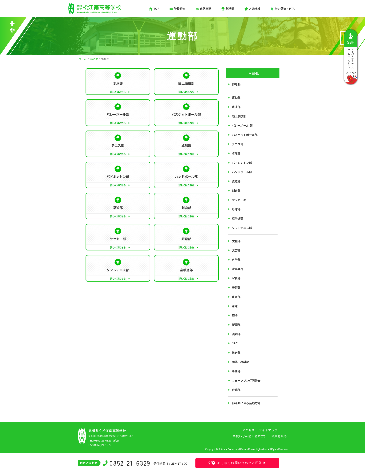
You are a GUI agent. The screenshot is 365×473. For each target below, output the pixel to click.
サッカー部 (239, 199)
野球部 (236, 209)
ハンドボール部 (242, 172)
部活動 (94, 58)
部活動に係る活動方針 (246, 403)
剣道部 (236, 190)
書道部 (236, 296)
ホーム (82, 58)
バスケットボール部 (245, 134)
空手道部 (237, 218)
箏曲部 (236, 371)
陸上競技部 (239, 116)
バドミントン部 (242, 162)
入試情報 (254, 8)
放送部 (236, 352)
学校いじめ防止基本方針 (250, 436)
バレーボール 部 (242, 125)
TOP (156, 8)
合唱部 (236, 389)
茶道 (235, 306)
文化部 (236, 241)
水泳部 (236, 107)
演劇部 (236, 334)
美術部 (236, 287)
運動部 (236, 97)
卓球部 (236, 153)
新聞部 (236, 324)
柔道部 (236, 181)
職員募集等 (279, 436)
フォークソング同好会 (246, 380)
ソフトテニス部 (242, 227)
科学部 (236, 259)
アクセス (248, 430)
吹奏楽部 (237, 269)
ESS (235, 315)
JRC (235, 343)
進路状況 (205, 8)
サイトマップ (268, 430)
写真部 (236, 278)
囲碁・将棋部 (240, 362)
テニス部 (237, 144)
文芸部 (236, 250)
